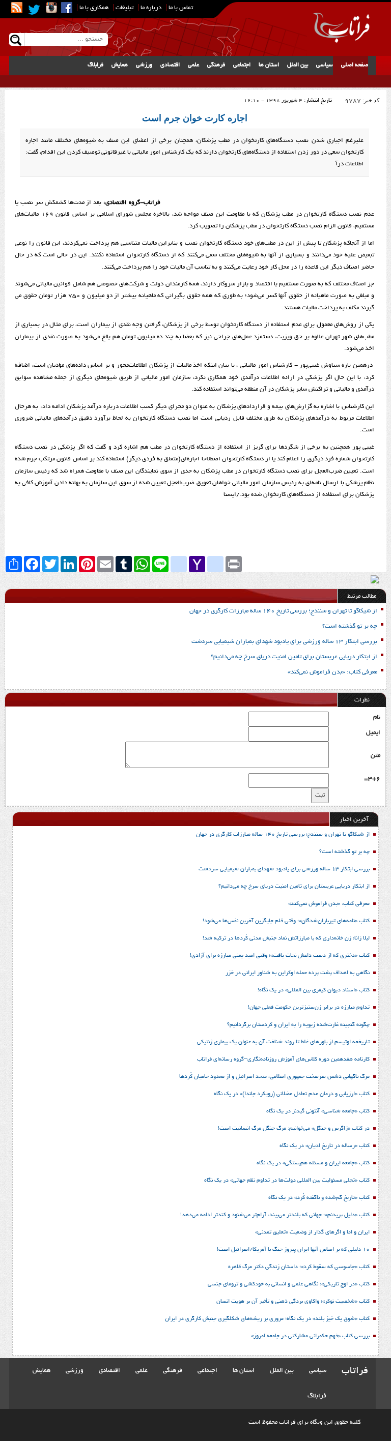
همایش (119, 65)
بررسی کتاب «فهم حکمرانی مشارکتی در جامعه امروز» (310, 1336)
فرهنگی (216, 65)
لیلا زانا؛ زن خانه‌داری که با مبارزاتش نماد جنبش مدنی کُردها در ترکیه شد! (286, 938)
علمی (193, 65)
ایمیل (373, 732)
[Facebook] (66, 7)
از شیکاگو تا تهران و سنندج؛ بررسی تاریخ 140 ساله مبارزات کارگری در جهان (283, 611)
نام (376, 717)
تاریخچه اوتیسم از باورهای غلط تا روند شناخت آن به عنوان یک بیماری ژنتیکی (283, 1042)
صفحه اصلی (354, 65)
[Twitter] (34, 9)
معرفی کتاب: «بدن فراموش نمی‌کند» (332, 672)
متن (375, 755)
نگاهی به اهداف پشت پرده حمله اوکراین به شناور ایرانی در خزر (298, 973)
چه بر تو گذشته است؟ (349, 626)
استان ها (269, 65)
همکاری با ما (93, 8)
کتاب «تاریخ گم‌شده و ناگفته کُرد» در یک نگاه (319, 1198)
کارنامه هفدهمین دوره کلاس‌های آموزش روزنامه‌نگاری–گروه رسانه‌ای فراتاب (283, 1059)
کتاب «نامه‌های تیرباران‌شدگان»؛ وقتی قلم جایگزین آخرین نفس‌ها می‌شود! (286, 921)
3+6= (372, 779)
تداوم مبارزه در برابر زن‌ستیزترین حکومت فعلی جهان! (309, 1008)
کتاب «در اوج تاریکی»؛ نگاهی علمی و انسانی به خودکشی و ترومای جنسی (289, 1284)
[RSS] (16, 7)
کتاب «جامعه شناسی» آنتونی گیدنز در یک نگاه (318, 1111)
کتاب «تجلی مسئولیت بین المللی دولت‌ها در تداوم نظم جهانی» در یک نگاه (287, 1181)
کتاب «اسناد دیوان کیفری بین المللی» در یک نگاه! (314, 990)
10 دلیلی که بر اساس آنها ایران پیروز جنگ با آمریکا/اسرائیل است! (293, 1250)
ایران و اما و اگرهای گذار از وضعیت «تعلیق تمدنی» (312, 1232)
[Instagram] (51, 7)
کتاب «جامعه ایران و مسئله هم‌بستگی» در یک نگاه (313, 1163)
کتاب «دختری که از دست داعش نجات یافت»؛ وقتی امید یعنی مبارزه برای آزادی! (280, 956)
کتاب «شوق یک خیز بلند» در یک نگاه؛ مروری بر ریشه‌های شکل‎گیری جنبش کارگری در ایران (266, 1319)
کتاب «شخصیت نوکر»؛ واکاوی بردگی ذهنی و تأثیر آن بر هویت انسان (293, 1302)
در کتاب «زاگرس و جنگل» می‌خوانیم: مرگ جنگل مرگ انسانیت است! (294, 1129)
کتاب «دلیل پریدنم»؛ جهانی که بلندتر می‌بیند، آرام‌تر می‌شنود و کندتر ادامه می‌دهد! (275, 1215)
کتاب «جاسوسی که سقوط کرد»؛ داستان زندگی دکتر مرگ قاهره (299, 1267)
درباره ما (151, 8)
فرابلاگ (95, 65)
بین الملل (297, 65)
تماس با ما (181, 8)
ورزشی (144, 65)
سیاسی (324, 65)
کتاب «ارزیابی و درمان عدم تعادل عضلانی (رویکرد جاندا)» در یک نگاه (292, 1094)
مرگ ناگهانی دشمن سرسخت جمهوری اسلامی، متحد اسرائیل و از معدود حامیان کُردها (274, 1077)
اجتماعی (241, 65)
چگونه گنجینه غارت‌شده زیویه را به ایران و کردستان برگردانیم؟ (298, 1025)
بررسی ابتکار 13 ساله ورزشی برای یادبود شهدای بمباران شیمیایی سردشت (284, 641)
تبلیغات (124, 8)
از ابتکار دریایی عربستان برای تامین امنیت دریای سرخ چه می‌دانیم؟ (294, 657)
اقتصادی (170, 65)
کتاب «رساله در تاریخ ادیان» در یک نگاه (325, 1146)
